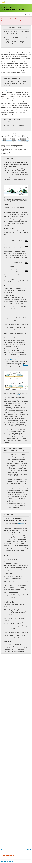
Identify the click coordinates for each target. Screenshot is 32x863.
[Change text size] (29, 14)
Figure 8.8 (6, 181)
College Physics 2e (8, 7)
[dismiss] (30, 18)
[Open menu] (1, 14)
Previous (5, 849)
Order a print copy (8, 855)
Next (28, 849)
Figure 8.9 (13, 359)
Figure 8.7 (4, 90)
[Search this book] (25, 14)
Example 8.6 (17, 394)
